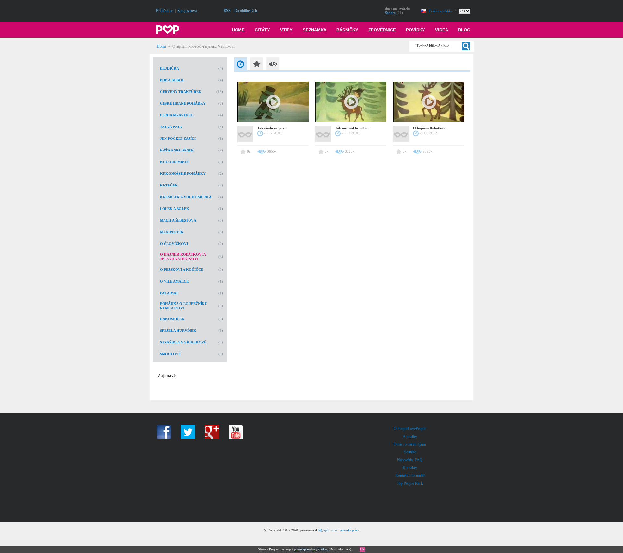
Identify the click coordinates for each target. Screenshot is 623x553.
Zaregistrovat (187, 10)
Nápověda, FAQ (409, 460)
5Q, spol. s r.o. (328, 530)
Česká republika (441, 11)
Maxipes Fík (172, 232)
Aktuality (410, 436)
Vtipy (286, 30)
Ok (362, 549)
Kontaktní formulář (410, 475)
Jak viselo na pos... (272, 128)
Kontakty (410, 467)
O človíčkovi (174, 244)
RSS (227, 10)
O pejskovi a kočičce (181, 269)
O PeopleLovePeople (410, 429)
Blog (464, 30)
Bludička (169, 68)
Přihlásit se (164, 10)
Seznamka (314, 30)
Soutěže (410, 452)
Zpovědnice (382, 30)
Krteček (169, 185)
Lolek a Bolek (174, 208)
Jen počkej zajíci (178, 138)
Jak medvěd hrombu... (352, 128)
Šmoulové (170, 354)
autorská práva (349, 530)
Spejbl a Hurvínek (178, 330)
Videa (441, 30)
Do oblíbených (245, 10)
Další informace (340, 549)
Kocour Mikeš (174, 162)
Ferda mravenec (176, 115)
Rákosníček (172, 319)
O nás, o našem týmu (410, 444)
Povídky (415, 30)
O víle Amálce (174, 281)
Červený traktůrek (181, 92)
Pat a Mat (169, 293)
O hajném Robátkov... (430, 128)
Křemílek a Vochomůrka (186, 197)
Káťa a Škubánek (177, 150)
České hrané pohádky (183, 103)
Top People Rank (410, 483)
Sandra (390, 13)
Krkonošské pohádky (183, 173)
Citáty (262, 30)
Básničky (347, 30)
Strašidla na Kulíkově (183, 342)
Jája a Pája (171, 127)
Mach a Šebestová (178, 220)
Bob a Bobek (172, 80)
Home (238, 30)
